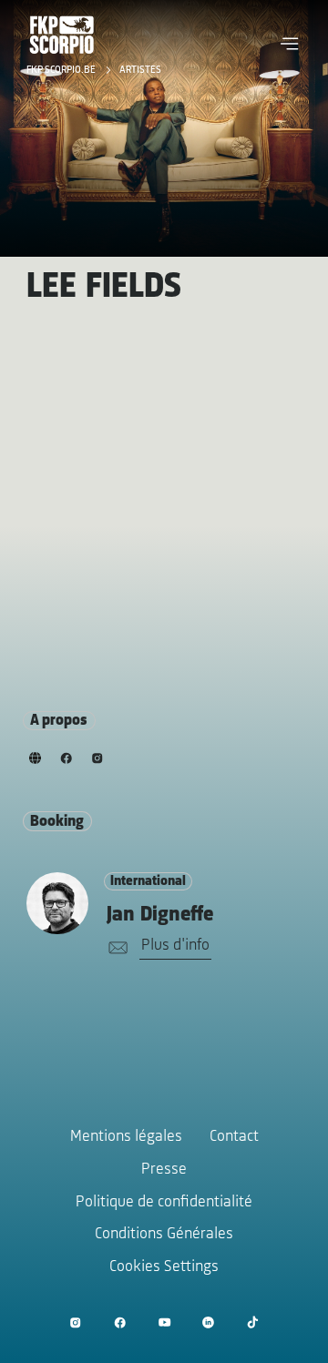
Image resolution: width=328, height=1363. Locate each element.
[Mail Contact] (115, 948)
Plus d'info (175, 946)
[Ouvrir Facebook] (119, 1322)
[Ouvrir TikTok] (252, 1322)
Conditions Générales (164, 1234)
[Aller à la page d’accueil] (61, 35)
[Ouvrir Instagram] (75, 1322)
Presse (164, 1170)
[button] (290, 44)
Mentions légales (126, 1137)
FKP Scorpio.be (62, 70)
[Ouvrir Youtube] (164, 1322)
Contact (234, 1137)
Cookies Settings (164, 1267)
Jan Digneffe (160, 915)
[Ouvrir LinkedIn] (208, 1322)
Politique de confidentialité (164, 1203)
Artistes (140, 70)
